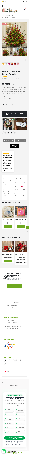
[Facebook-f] (13, 360)
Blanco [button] (6, 63)
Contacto (9, 381)
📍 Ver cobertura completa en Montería (14, 438)
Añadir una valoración (17, 78)
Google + (11, 132)
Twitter (5, 132)
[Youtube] (24, 2)
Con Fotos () (9, 140)
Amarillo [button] (3, 63)
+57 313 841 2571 (16, 302)
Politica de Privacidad (14, 385)
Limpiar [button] (4, 67)
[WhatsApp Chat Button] (4, 451)
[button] (3, 6)
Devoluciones (19, 381)
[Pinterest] (16, 360)
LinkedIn (8, 132)
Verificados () (21, 140)
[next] (26, 60)
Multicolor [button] (12, 63)
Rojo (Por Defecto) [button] (15, 63)
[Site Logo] (10, 10)
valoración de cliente (6, 78)
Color (3, 60)
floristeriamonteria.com (10, 104)
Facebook (3, 132)
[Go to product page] (8, 212)
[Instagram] (26, 2)
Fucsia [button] (9, 63)
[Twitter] (9, 360)
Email (14, 132)
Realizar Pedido (16, 114)
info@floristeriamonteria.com (16, 307)
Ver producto (8, 226)
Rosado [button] (18, 63)
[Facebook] (21, 2)
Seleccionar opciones (21, 262)
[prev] (24, 60)
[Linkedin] (5, 363)
